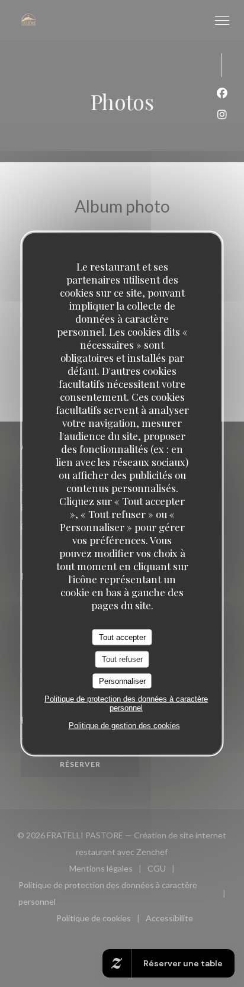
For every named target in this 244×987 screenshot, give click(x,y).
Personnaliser (122, 680)
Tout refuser (122, 659)
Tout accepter (122, 636)
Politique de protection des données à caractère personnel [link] (126, 703)
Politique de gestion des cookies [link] (124, 725)
